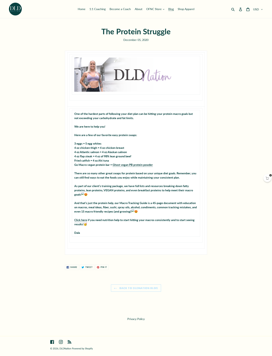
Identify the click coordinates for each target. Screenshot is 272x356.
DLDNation (65, 348)
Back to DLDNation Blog (138, 287)
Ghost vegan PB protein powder (133, 164)
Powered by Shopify (82, 348)
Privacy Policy (136, 319)
